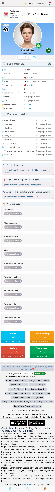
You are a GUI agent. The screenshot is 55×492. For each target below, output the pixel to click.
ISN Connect (27, 484)
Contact (43, 417)
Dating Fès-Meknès (15, 389)
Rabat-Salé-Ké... (40, 81)
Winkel (32, 410)
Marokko (30, 77)
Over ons (35, 414)
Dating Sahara (29, 402)
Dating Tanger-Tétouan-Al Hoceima (27, 406)
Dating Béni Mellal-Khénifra (16, 381)
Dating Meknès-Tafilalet (21, 398)
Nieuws (13, 410)
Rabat (29, 81)
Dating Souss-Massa (45, 402)
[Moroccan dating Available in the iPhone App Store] (19, 421)
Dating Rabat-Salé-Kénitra (12, 402)
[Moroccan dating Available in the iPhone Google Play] (36, 421)
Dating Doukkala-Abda (18, 385)
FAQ (50, 417)
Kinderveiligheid (31, 417)
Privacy (43, 414)
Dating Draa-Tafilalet (37, 385)
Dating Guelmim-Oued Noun (35, 389)
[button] (3, 3)
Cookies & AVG (13, 414)
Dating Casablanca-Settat (39, 381)
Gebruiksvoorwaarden (12, 417)
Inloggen (40, 3)
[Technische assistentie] (45, 488)
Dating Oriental (37, 398)
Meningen (40, 410)
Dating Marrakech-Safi (41, 393)
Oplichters (22, 410)
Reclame (25, 414)
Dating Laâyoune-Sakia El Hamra (17, 393)
